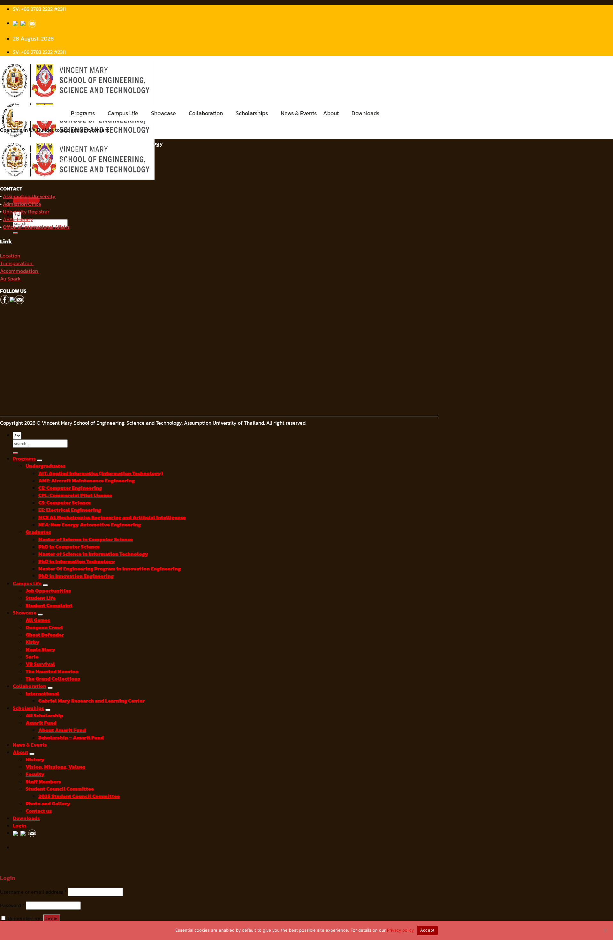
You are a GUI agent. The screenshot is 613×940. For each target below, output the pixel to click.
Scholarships (252, 113)
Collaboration (206, 113)
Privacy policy (400, 930)
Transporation (17, 263)
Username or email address (33, 892)
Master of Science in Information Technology (93, 554)
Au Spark (10, 278)
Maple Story (40, 649)
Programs (83, 113)
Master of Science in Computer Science (85, 539)
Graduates (38, 532)
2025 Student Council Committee (79, 796)
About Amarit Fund (62, 730)
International (42, 693)
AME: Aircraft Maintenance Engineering (86, 480)
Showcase (163, 113)
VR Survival (40, 664)
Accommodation (19, 271)
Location (10, 255)
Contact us (39, 811)
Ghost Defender (45, 634)
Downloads (365, 113)
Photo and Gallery (48, 803)
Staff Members (43, 781)
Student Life (41, 598)
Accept (427, 930)
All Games (38, 620)
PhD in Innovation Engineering (76, 576)
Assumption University (29, 196)
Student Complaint (49, 605)
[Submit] (15, 233)
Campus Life (123, 113)
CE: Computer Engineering (70, 488)
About (331, 113)
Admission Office (22, 204)
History (35, 759)
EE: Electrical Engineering (69, 510)
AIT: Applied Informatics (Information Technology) (100, 473)
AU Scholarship (44, 715)
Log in (51, 918)
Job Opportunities (48, 590)
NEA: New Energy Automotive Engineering (89, 524)
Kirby (32, 642)
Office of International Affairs (36, 227)
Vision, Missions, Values (55, 767)
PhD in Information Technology (76, 561)
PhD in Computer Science (69, 546)
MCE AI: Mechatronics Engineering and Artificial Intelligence (112, 517)
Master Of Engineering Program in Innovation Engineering (109, 568)
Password (12, 905)
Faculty (35, 774)
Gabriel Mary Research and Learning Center (91, 701)
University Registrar (26, 211)
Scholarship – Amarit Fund (71, 737)
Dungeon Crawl (44, 627)
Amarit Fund (41, 723)
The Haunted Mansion (52, 671)
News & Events (299, 113)
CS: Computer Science (64, 502)
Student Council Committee (60, 789)
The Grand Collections (53, 679)
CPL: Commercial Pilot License (75, 495)
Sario (32, 656)
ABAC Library (18, 219)
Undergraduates (45, 466)
